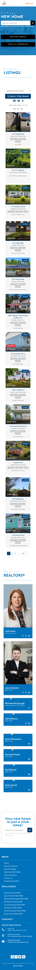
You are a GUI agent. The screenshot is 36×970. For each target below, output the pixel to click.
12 (14, 109)
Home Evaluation (10, 875)
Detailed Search (18, 37)
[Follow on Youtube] (19, 956)
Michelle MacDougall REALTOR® (16, 899)
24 (18, 109)
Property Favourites (11, 881)
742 (23, 553)
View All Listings (10, 869)
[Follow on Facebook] (16, 956)
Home (6, 863)
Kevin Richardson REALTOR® (15, 911)
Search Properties (11, 866)
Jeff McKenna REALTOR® (13, 902)
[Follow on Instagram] (12, 956)
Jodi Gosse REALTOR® (12, 893)
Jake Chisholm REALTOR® (13, 896)
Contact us (8, 878)
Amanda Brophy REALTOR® (14, 905)
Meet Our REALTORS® (12, 872)
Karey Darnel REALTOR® (13, 914)
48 (21, 109)
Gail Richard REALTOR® (13, 908)
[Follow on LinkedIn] (23, 956)
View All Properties (18, 44)
